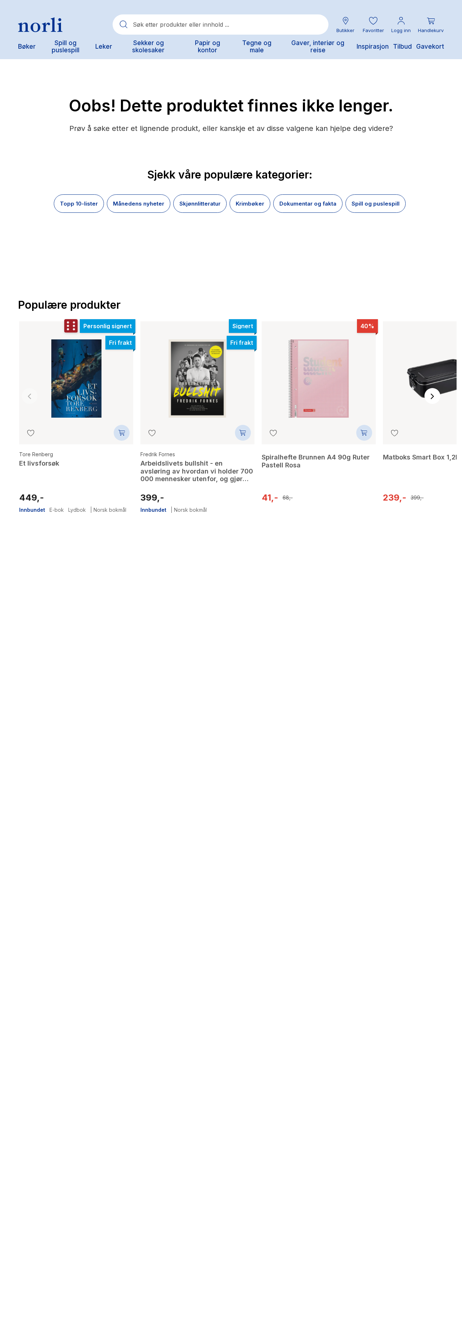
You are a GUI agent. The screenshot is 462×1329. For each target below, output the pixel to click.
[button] (373, 25)
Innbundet (32, 510)
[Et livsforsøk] (76, 373)
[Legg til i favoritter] (31, 433)
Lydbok (77, 510)
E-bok (56, 510)
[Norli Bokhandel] (40, 24)
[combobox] (220, 24)
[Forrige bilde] (30, 396)
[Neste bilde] (432, 396)
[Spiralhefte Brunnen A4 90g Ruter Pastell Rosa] (319, 373)
